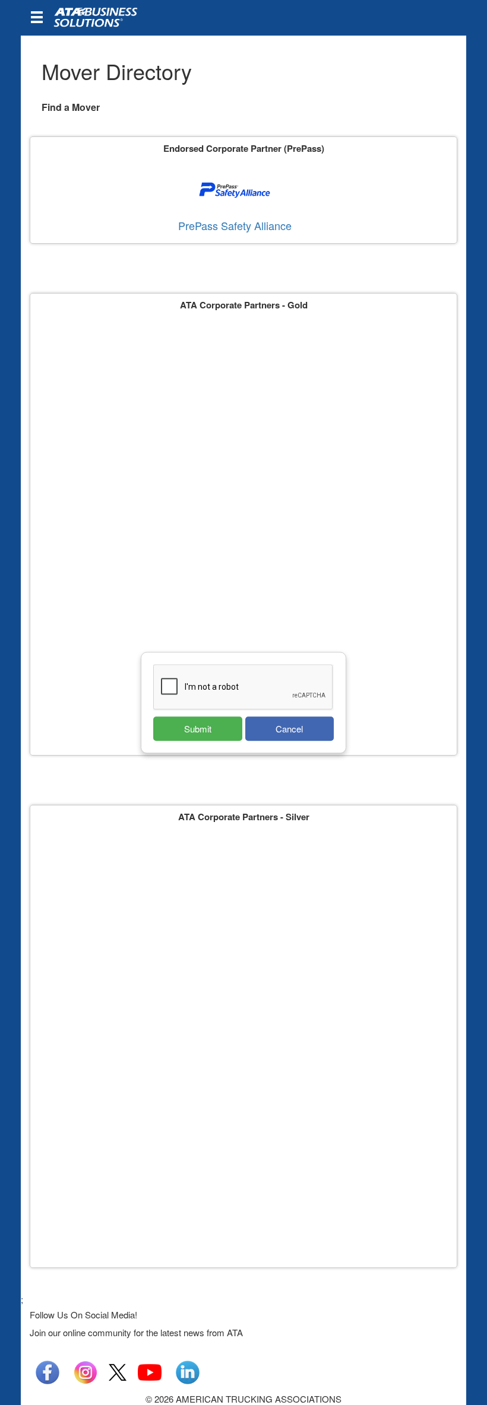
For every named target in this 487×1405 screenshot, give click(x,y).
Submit (197, 728)
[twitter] (117, 1371)
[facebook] (47, 1371)
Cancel (289, 728)
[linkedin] (187, 1371)
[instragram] (85, 1371)
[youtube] (149, 1371)
